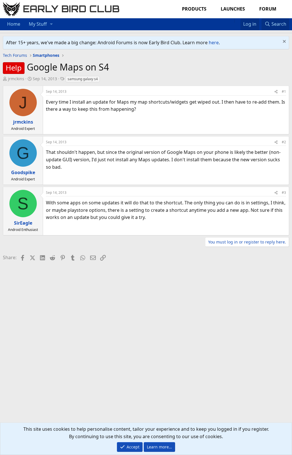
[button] (51, 24)
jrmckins (16, 78)
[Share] (276, 91)
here (214, 42)
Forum (267, 9)
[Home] (231, 20)
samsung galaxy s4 (83, 78)
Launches (233, 9)
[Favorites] (237, 20)
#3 (284, 192)
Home (13, 24)
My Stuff (38, 24)
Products (194, 9)
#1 (284, 91)
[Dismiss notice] (283, 42)
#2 (284, 142)
